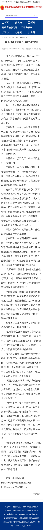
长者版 (20, 2)
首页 (6, 22)
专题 (33, 32)
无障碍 (28, 2)
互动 (6, 32)
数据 (19, 32)
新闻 (33, 22)
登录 (34, 2)
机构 (19, 22)
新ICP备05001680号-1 (23, 514)
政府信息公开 (10, 27)
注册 (39, 2)
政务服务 (27, 27)
